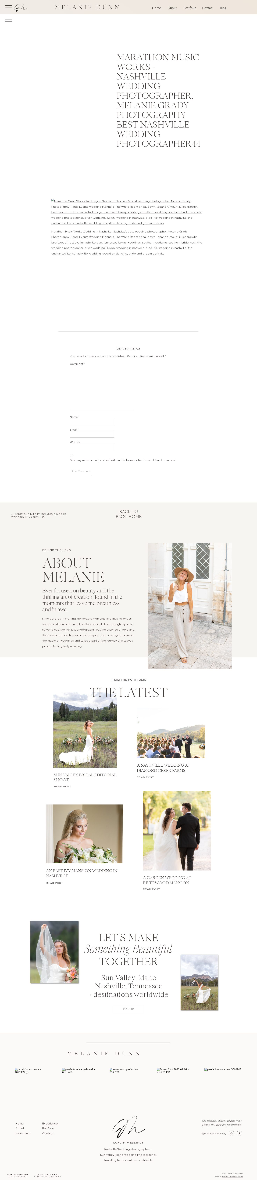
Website (75, 442)
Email (74, 429)
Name (75, 417)
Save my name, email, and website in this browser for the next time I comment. (123, 460)
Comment (77, 364)
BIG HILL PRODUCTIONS (232, 1177)
